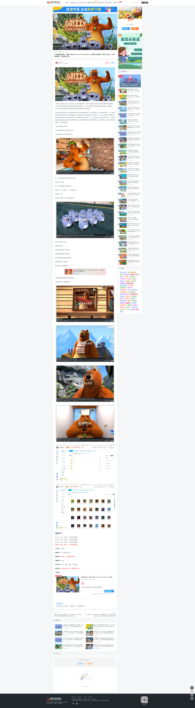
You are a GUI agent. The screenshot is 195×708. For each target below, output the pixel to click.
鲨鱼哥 (121, 274)
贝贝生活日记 (134, 307)
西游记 (137, 309)
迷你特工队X (134, 290)
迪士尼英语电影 (131, 292)
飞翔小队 (126, 276)
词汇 (128, 309)
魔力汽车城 (126, 274)
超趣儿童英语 (123, 300)
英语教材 (109, 2)
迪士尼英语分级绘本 (124, 294)
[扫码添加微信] (191, 694)
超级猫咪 (134, 300)
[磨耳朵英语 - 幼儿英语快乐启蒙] (53, 699)
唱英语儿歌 (75, 2)
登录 (81, 663)
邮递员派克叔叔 (123, 290)
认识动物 (133, 309)
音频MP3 (122, 281)
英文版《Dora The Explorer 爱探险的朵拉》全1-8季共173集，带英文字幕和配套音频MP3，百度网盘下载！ (104, 633)
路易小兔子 (126, 298)
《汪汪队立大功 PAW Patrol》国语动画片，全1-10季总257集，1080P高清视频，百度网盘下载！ (134, 201)
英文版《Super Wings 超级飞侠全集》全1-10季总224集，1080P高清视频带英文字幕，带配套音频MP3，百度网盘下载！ (104, 646)
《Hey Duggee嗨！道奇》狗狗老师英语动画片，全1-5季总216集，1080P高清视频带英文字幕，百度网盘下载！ (134, 232)
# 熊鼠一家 (72, 606)
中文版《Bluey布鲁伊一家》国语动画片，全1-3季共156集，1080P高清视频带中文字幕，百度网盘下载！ (134, 110)
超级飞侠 (129, 300)
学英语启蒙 (83, 2)
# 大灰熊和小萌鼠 (80, 606)
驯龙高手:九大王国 (135, 274)
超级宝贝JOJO (123, 305)
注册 (90, 663)
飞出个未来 (128, 279)
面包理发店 (127, 281)
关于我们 (90, 697)
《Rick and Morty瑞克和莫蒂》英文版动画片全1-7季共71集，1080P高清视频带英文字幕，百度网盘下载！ (134, 238)
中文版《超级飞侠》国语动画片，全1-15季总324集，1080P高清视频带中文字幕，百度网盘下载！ (133, 208)
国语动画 (118, 2)
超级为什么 (127, 307)
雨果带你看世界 (123, 285)
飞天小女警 (132, 276)
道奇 (129, 290)
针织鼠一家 (129, 287)
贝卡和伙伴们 (123, 309)
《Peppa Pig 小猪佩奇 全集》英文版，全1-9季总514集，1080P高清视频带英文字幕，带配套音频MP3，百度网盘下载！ (73, 626)
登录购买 (109, 591)
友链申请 (74, 697)
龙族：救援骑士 (123, 272)
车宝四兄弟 (134, 296)
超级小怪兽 (134, 303)
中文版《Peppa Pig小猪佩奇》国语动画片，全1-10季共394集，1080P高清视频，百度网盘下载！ (134, 116)
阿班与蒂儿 (130, 285)
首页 (68, 2)
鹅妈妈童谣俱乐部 (132, 272)
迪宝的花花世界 (123, 292)
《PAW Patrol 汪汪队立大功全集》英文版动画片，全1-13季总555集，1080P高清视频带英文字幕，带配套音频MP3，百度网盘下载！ (73, 633)
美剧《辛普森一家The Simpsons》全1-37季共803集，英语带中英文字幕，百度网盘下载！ (104, 626)
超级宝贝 (130, 305)
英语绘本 (102, 2)
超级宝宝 (135, 305)
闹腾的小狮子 (123, 287)
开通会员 (145, 2)
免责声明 (79, 697)
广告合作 (85, 697)
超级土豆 (122, 307)
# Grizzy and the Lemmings (62, 606)
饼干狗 (121, 276)
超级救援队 (127, 303)
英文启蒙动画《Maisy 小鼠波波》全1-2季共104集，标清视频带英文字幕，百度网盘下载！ (133, 226)
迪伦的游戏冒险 (133, 294)
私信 (113, 62)
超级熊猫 (122, 303)
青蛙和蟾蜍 (122, 283)
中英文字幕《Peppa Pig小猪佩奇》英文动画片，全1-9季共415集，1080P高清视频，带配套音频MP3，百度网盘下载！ (73, 639)
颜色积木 (134, 279)
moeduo (61, 62)
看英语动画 (93, 2)
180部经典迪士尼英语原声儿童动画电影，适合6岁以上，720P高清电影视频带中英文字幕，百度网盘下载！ (104, 639)
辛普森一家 (127, 296)
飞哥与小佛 (122, 279)
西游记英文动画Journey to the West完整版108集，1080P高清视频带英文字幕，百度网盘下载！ (133, 177)
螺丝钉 (121, 311)
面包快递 (134, 281)
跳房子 (121, 298)
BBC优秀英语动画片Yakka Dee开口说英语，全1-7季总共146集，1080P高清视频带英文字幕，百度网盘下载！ (73, 646)
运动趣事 (122, 296)
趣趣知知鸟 (133, 298)
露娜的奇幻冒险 (129, 283)
